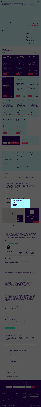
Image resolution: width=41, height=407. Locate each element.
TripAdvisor (16, 243)
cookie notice (23, 202)
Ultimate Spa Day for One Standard (20, 101)
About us (3, 397)
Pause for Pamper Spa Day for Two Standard (7, 120)
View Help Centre (38, 1)
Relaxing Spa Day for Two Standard (33, 57)
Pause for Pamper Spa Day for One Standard (7, 101)
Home (2, 3)
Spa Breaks (3, 400)
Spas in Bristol (10, 398)
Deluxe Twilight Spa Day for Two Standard (7, 80)
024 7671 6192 (37, 394)
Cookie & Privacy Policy (17, 396)
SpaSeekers (12, 243)
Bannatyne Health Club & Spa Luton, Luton (18, 3)
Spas (4, 3)
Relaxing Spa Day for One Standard (20, 80)
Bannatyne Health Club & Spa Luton (12, 24)
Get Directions (19, 220)
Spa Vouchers (14, 52)
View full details (5, 67)
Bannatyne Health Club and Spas (32, 217)
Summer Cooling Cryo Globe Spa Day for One (7, 57)
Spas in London (10, 396)
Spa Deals (6, 52)
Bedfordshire (10, 3)
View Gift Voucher (29, 25)
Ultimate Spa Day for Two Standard (20, 120)
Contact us (3, 396)
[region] (13, 215)
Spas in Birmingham (10, 399)
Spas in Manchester (10, 397)
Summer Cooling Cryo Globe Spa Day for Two (20, 57)
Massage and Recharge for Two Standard (33, 101)
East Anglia (6, 3)
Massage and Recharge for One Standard (33, 80)
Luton (12, 3)
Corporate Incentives (17, 397)
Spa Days (10, 52)
